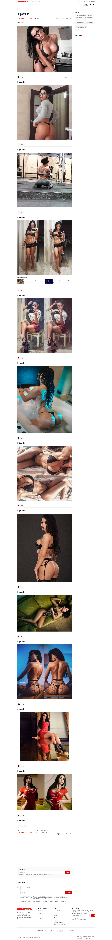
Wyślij (69, 892)
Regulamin (40, 874)
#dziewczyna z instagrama (81, 24)
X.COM (41, 918)
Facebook (42, 911)
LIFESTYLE (19, 4)
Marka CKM (57, 910)
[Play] (90, 4)
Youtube (42, 916)
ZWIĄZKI (48, 4)
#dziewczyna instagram (81, 27)
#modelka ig (90, 15)
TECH (43, 4)
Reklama (56, 913)
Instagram (42, 913)
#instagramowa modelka (81, 20)
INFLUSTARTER (64, 4)
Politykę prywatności (47, 874)
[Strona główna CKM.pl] (23, 1)
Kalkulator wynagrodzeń (60, 924)
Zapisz (67, 872)
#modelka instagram (89, 17)
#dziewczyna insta (89, 22)
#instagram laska (21, 825)
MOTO (32, 4)
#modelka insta (79, 17)
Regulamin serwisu (58, 920)
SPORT (37, 4)
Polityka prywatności (59, 922)
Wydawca (56, 917)
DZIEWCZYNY (56, 4)
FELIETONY (26, 4)
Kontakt (56, 915)
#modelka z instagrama (81, 15)
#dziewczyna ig (79, 22)
